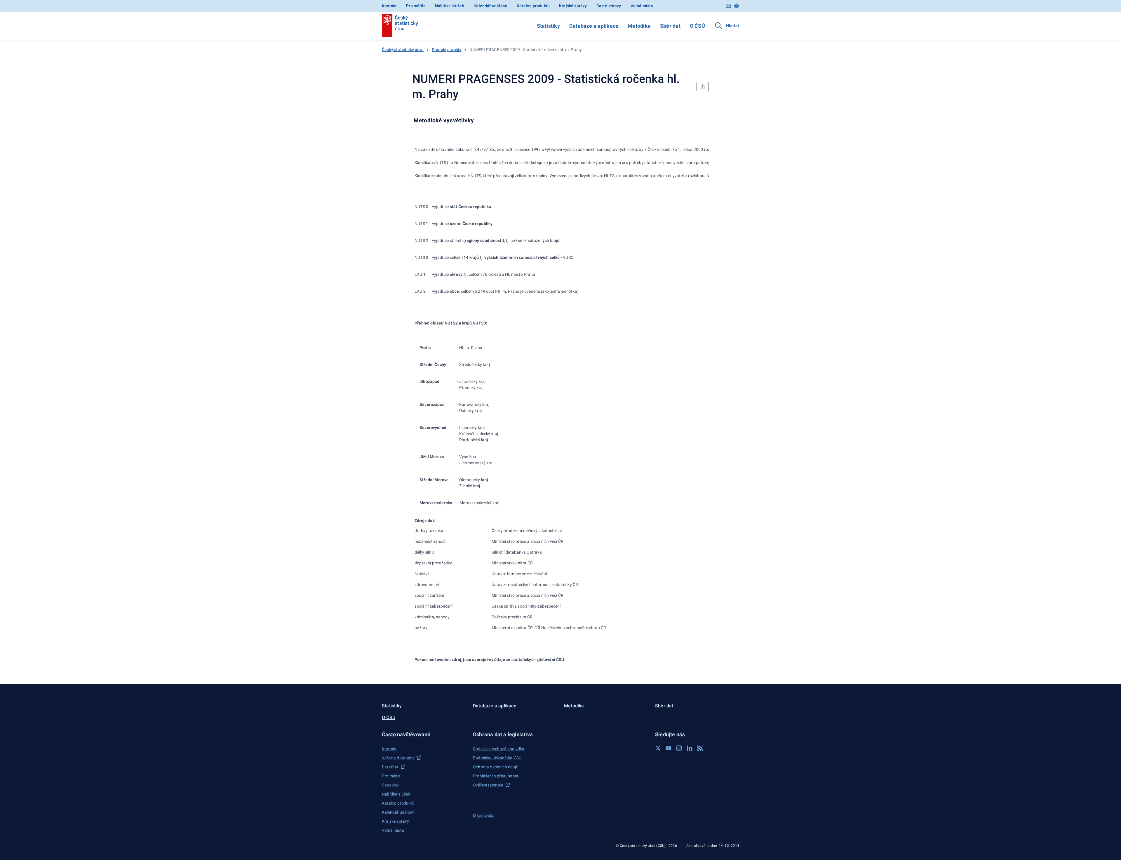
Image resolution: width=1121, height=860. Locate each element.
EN (728, 6)
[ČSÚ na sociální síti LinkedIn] (689, 748)
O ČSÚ (697, 26)
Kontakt (389, 6)
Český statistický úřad (403, 49)
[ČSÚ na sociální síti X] (658, 748)
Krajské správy (573, 6)
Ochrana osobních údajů (495, 767)
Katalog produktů (533, 6)
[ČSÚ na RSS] (700, 748)
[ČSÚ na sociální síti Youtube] (668, 748)
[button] (424, 734)
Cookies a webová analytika (499, 748)
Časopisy (390, 785)
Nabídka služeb (449, 6)
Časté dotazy (608, 6)
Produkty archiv (447, 49)
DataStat (390, 767)
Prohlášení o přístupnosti (496, 776)
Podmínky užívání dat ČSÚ (497, 758)
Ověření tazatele (488, 785)
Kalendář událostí (490, 6)
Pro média (416, 6)
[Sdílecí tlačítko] (703, 86)
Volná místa (642, 6)
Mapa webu (484, 815)
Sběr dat (670, 26)
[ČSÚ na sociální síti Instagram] (679, 748)
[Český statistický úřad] (400, 25)
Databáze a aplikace (593, 26)
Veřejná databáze (398, 758)
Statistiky (548, 26)
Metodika (639, 26)
